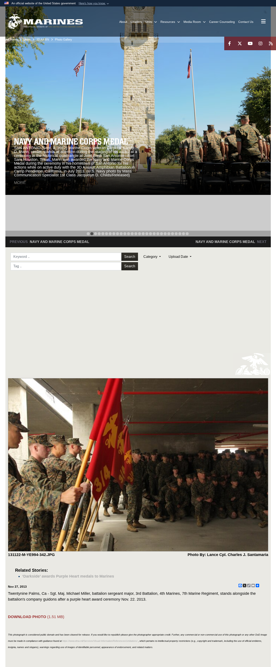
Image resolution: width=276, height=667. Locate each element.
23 (168, 233)
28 (187, 233)
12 (128, 233)
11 (124, 233)
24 (172, 233)
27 (183, 233)
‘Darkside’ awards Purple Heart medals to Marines (68, 576)
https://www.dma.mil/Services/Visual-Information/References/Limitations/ (100, 641)
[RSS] (271, 43)
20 (157, 233)
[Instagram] (260, 43)
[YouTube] (250, 43)
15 (139, 233)
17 (146, 233)
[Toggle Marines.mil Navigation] (263, 22)
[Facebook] (229, 43)
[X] (240, 43)
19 (154, 233)
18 (150, 233)
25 (176, 233)
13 (132, 233)
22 (165, 233)
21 (161, 233)
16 (143, 233)
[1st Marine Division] (45, 21)
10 (121, 233)
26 (179, 233)
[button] (94, 3)
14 (135, 233)
